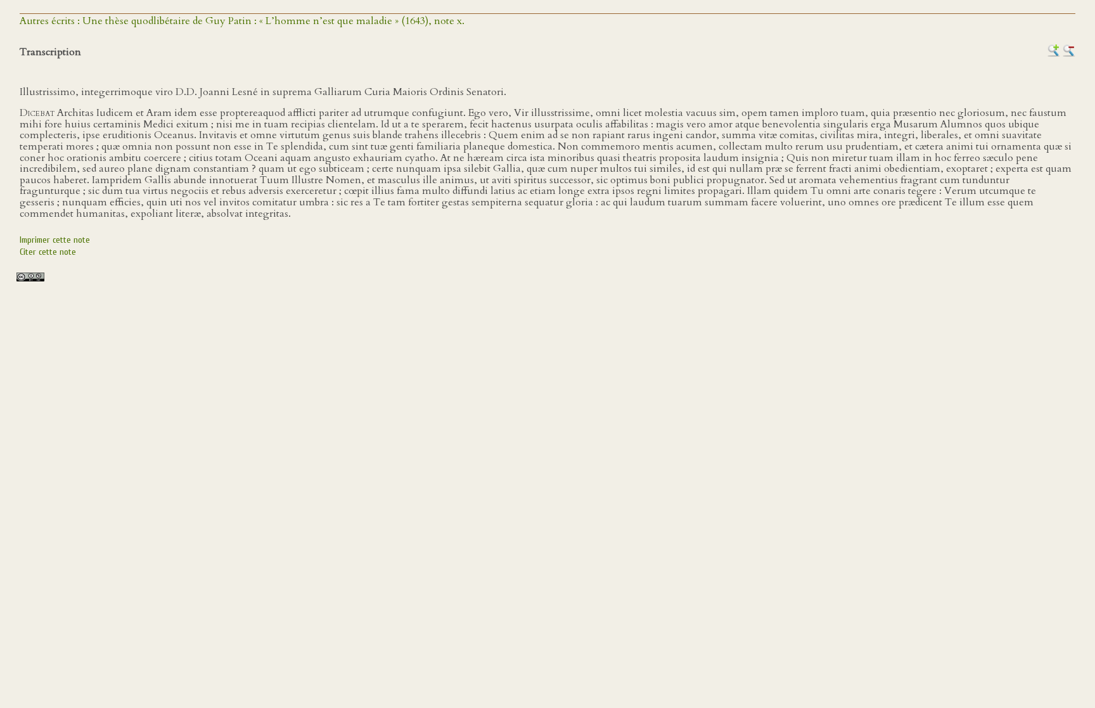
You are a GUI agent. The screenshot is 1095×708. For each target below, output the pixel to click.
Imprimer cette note (55, 240)
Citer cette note (48, 252)
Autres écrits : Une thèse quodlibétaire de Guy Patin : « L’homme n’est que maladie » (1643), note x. (242, 21)
